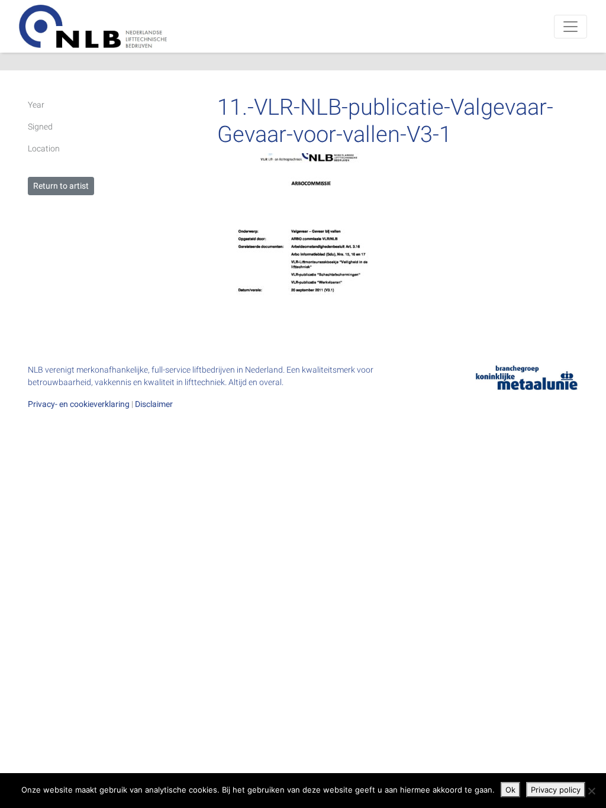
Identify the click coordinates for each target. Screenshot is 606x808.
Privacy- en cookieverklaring (79, 404)
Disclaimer (154, 404)
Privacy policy (556, 789)
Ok (510, 789)
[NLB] (93, 26)
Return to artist (61, 185)
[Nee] (591, 791)
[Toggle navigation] (570, 26)
